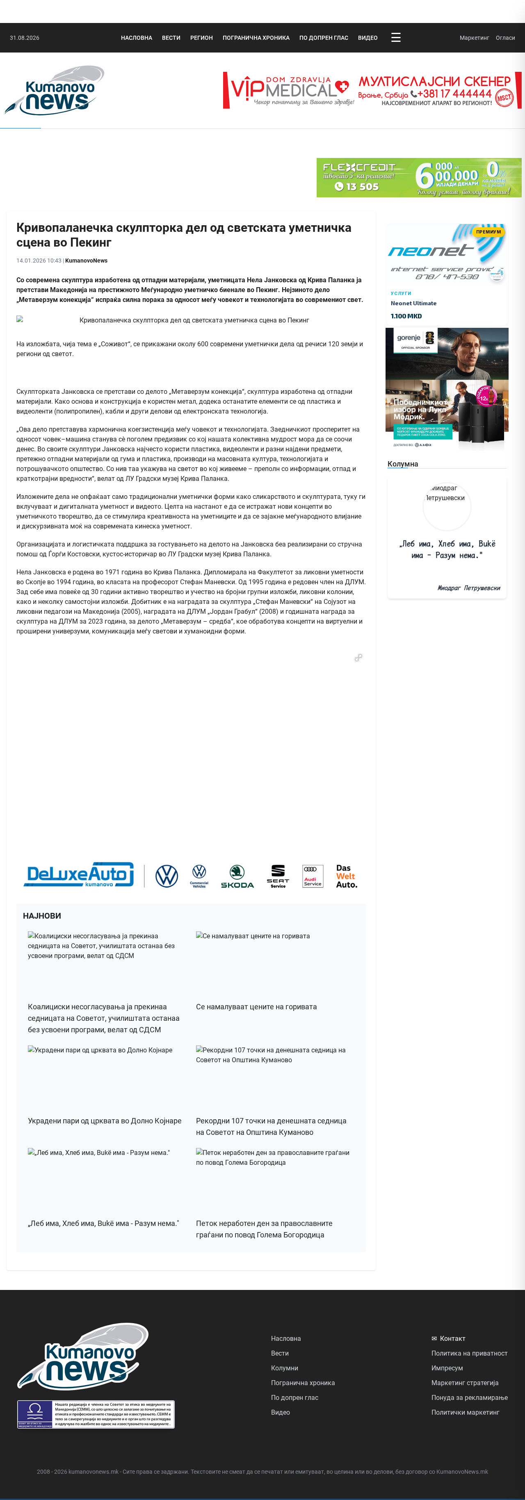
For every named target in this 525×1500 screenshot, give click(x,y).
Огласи (505, 37)
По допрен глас (323, 37)
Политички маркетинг (465, 1412)
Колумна (403, 464)
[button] (358, 657)
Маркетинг (474, 37)
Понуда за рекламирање (469, 1398)
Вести (171, 37)
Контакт (448, 1338)
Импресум (447, 1368)
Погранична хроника (256, 37)
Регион (201, 37)
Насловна (136, 37)
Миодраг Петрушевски (469, 588)
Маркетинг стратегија (465, 1383)
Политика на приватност (469, 1353)
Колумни (284, 1368)
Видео (368, 37)
